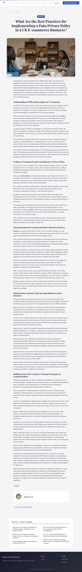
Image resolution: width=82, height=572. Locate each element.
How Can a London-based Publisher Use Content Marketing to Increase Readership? (55, 535)
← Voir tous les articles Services (22, 507)
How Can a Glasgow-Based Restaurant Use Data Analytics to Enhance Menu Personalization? (55, 528)
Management (36, 3)
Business (16, 3)
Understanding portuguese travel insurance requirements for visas (25, 542)
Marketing (44, 3)
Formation (23, 3)
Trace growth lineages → (71, 3)
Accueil (12, 11)
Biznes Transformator (11, 557)
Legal (29, 3)
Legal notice (65, 559)
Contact (64, 562)
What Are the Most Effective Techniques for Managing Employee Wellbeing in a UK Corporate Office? (25, 528)
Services (56, 3)
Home (10, 3)
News (51, 3)
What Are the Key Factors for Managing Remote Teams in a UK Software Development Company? (25, 536)
